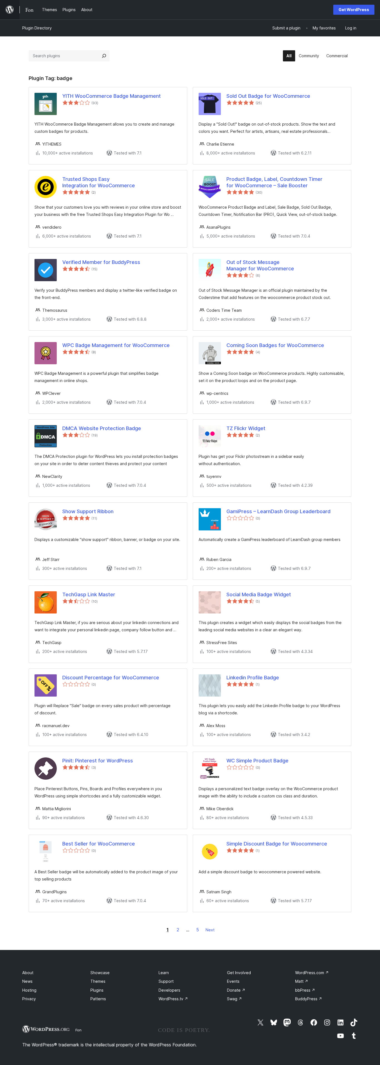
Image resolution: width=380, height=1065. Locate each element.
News (27, 981)
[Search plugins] (104, 55)
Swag (234, 998)
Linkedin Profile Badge (252, 677)
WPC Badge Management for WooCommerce (116, 345)
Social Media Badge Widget (258, 594)
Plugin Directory (37, 28)
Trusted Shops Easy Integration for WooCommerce (98, 182)
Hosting (29, 990)
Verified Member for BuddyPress (101, 262)
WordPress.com (312, 972)
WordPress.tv (173, 998)
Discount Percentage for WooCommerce (110, 677)
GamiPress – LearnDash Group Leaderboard (278, 511)
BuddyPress (308, 998)
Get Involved (239, 972)
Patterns (98, 998)
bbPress (305, 990)
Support (166, 981)
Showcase (100, 972)
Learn (164, 972)
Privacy (29, 998)
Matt (301, 981)
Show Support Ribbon (87, 511)
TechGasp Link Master (88, 594)
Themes (97, 981)
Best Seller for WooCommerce (98, 844)
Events (233, 981)
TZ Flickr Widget (245, 428)
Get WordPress (354, 9)
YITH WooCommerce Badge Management (111, 96)
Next (210, 929)
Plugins (96, 990)
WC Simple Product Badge (257, 761)
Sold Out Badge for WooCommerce (268, 96)
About (27, 972)
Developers (169, 990)
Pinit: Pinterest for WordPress (97, 761)
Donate (236, 990)
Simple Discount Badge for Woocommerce (276, 844)
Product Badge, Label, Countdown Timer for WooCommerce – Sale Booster (274, 182)
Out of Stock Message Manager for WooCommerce (260, 265)
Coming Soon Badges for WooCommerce (275, 345)
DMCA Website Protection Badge (101, 428)
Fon (78, 1030)
